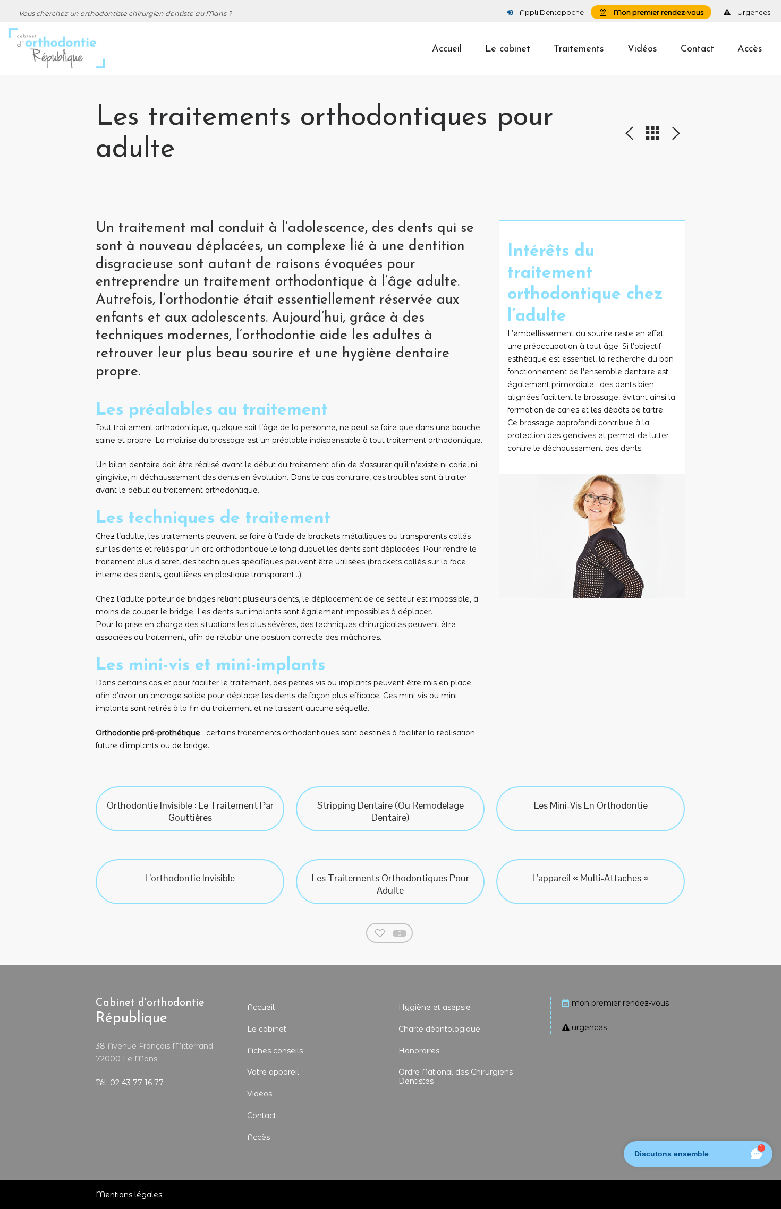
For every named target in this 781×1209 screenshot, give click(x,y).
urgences (589, 1027)
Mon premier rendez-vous (657, 12)
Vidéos (259, 1094)
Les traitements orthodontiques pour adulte (390, 884)
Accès (258, 1137)
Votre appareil (273, 1072)
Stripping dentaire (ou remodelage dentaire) (390, 811)
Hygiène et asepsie (434, 1007)
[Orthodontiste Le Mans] (56, 49)
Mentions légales (129, 1194)
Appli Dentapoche (551, 12)
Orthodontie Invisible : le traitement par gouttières (190, 811)
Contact (261, 1115)
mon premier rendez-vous (620, 1003)
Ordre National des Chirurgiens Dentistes (455, 1076)
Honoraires (418, 1051)
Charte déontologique (439, 1029)
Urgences (753, 12)
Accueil (261, 1007)
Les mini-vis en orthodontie (591, 805)
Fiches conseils (275, 1051)
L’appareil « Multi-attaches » (590, 878)
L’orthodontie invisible (190, 878)
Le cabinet (266, 1029)
